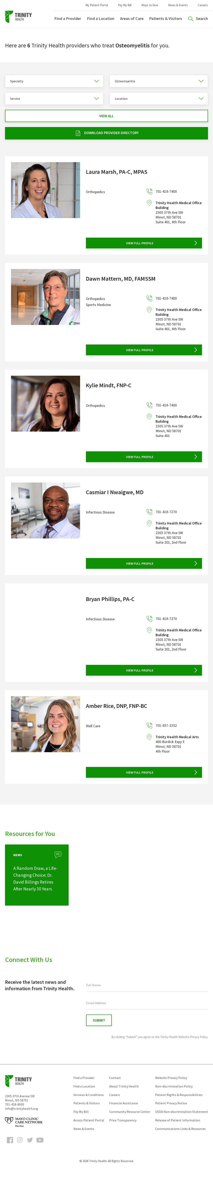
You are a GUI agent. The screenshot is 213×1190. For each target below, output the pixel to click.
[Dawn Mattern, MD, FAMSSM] (45, 312)
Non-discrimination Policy (174, 1086)
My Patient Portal (96, 5)
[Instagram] (20, 1144)
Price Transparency (122, 1120)
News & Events (178, 5)
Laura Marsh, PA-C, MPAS (116, 171)
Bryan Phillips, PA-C (110, 599)
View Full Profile (139, 243)
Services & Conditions (88, 1095)
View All (106, 116)
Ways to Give (149, 5)
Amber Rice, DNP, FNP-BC (116, 706)
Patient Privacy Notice (171, 1103)
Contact (115, 1078)
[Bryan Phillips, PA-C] (45, 632)
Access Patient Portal (88, 1120)
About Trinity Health (124, 1086)
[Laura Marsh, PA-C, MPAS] (45, 205)
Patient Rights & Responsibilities (179, 1095)
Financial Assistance (123, 1103)
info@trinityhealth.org (21, 1108)
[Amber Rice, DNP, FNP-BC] (45, 737)
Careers (203, 5)
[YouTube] (40, 1144)
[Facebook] (10, 1144)
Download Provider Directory (111, 132)
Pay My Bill (124, 5)
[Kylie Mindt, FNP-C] (45, 419)
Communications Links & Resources (180, 1129)
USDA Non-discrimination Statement (181, 1112)
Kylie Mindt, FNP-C (108, 385)
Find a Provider (67, 18)
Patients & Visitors (165, 18)
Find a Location (100, 18)
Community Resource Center (129, 1112)
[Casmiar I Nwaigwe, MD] (45, 526)
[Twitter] (30, 1144)
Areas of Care (132, 18)
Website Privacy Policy (171, 1078)
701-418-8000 (14, 1104)
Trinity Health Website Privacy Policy (183, 1037)
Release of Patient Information (177, 1120)
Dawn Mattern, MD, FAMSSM (121, 278)
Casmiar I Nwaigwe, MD (115, 492)
